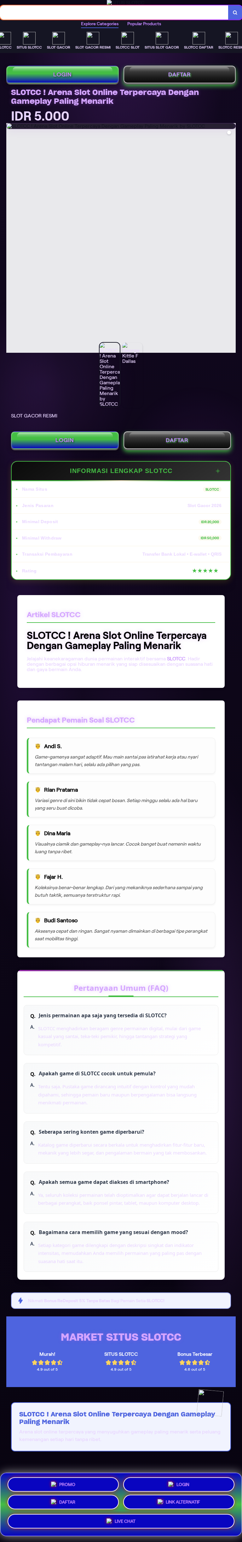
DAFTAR (179, 74)
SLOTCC (176, 658)
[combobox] (114, 12)
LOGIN (62, 74)
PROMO (67, 1483)
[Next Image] (231, 238)
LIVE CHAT (125, 1523)
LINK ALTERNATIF (183, 1504)
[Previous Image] (11, 238)
